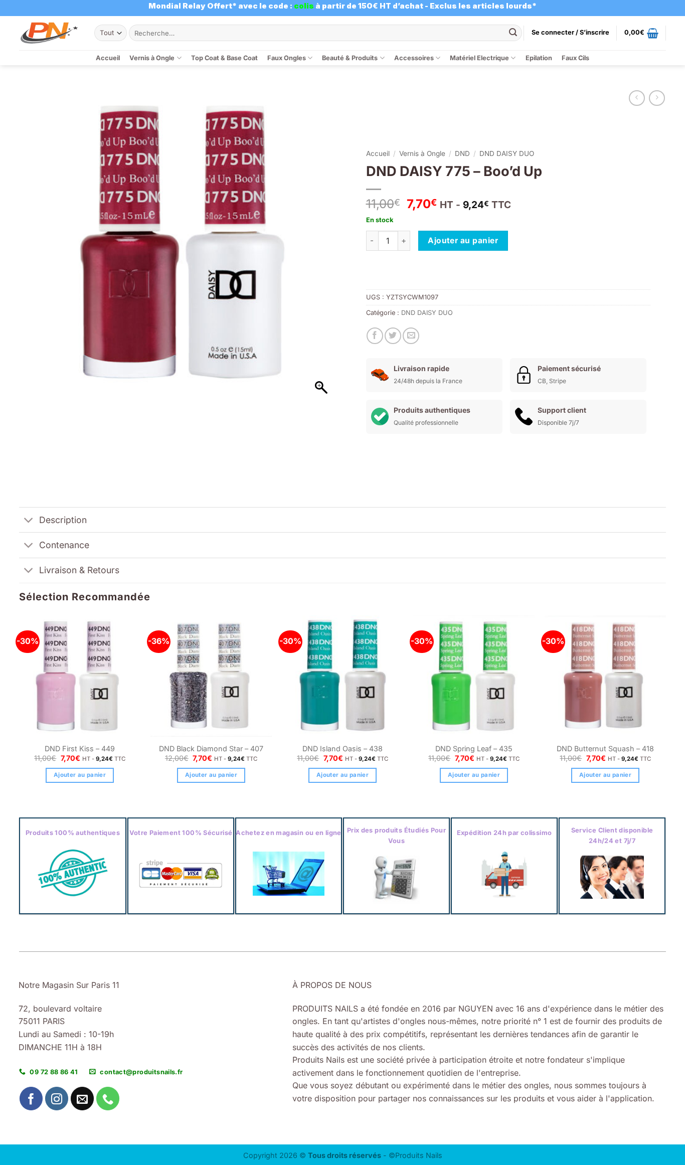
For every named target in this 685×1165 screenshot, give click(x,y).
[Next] (665, 708)
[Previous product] (656, 98)
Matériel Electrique (479, 58)
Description (63, 520)
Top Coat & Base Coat (224, 58)
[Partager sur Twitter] (393, 335)
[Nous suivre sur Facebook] (31, 1098)
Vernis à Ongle (152, 58)
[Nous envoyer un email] (82, 1098)
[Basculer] (29, 521)
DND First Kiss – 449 (80, 748)
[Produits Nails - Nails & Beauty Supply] (49, 33)
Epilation (539, 58)
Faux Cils (575, 58)
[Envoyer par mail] (411, 335)
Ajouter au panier (463, 240)
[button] (570, 33)
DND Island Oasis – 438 (342, 748)
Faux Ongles (286, 58)
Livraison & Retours (79, 570)
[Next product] (636, 98)
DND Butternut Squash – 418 (605, 748)
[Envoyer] (513, 33)
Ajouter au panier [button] (80, 774)
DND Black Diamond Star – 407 (211, 748)
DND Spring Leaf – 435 (473, 748)
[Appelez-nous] (108, 1098)
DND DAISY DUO (506, 153)
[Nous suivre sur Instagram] (57, 1098)
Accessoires (414, 58)
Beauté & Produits (350, 58)
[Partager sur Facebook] (375, 335)
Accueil (108, 58)
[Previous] (19, 708)
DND (462, 153)
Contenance (64, 545)
